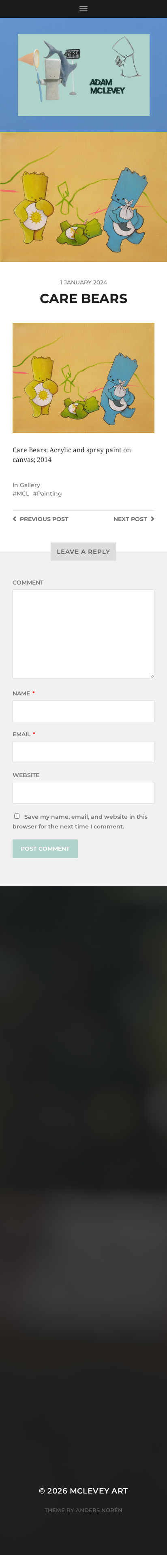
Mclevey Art (99, 1491)
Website (26, 775)
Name (24, 693)
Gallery (30, 485)
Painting (49, 493)
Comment (28, 582)
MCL (23, 493)
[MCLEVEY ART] (84, 75)
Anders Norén (99, 1510)
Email (24, 734)
